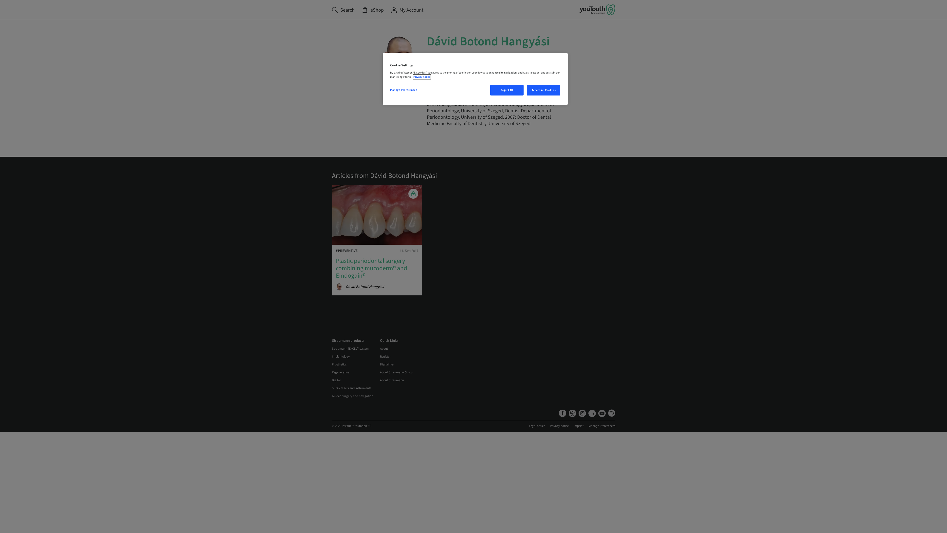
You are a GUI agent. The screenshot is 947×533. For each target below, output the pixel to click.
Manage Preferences (403, 90)
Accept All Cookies (544, 90)
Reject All (507, 90)
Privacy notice (421, 77)
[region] (475, 79)
